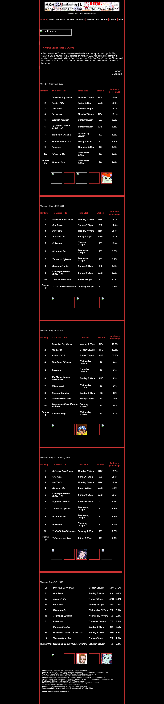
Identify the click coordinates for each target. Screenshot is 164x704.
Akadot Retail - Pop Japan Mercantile (82, 14)
